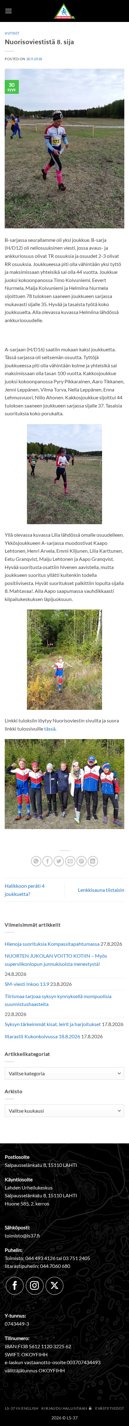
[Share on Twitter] (59, 861)
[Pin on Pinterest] (81, 861)
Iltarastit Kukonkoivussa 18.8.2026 (42, 1036)
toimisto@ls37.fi (22, 1235)
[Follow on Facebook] (15, 1286)
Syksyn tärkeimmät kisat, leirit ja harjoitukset (53, 1024)
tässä (49, 729)
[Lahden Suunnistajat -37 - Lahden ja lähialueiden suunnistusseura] (64, 11)
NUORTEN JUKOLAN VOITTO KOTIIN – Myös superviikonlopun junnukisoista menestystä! (56, 960)
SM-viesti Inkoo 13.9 (27, 984)
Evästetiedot (109, 1408)
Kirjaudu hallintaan (64, 1408)
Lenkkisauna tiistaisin (101, 890)
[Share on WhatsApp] (36, 861)
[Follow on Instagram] (35, 1286)
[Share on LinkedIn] (93, 861)
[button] (8, 11)
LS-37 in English (22, 1408)
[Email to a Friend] (70, 861)
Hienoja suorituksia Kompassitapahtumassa (52, 944)
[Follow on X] (54, 1286)
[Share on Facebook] (47, 861)
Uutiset (12, 32)
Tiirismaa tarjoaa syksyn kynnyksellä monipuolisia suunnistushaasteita (58, 1000)
